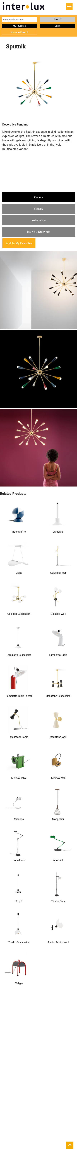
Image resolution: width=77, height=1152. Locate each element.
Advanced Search (19, 32)
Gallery (38, 197)
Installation (39, 220)
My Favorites (19, 25)
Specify (38, 208)
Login (57, 25)
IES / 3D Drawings (38, 232)
